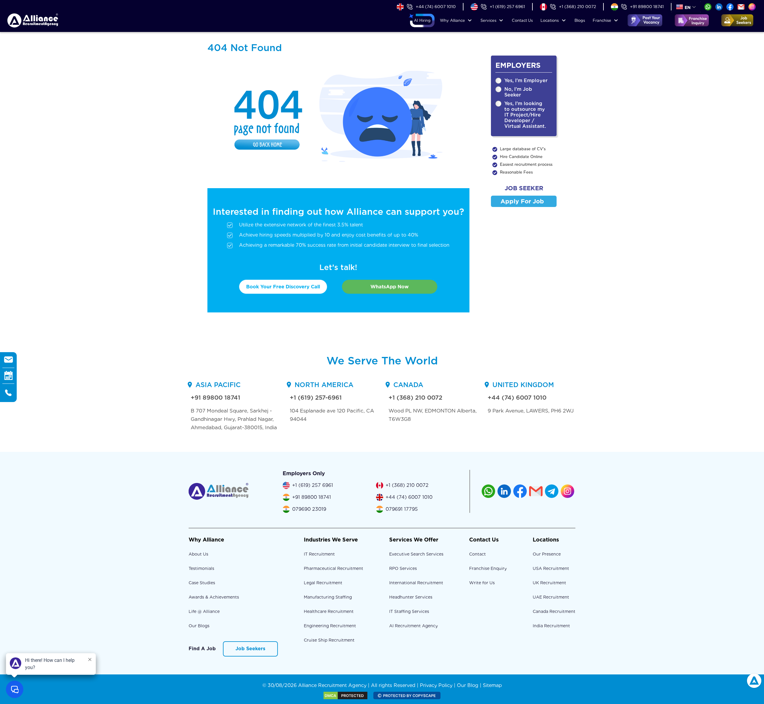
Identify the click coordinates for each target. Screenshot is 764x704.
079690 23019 (309, 509)
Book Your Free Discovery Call (283, 286)
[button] (422, 20)
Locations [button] (549, 20)
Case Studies (202, 582)
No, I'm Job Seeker (518, 92)
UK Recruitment (549, 582)
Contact (522, 20)
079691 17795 (402, 509)
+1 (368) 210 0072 (577, 6)
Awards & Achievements (214, 597)
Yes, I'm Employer (526, 80)
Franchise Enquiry (488, 568)
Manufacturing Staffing (328, 597)
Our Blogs (199, 625)
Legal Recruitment (323, 582)
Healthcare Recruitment (329, 611)
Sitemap (492, 685)
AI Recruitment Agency (413, 625)
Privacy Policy (436, 685)
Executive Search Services (416, 554)
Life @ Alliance (204, 611)
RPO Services (403, 568)
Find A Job (202, 648)
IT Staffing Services (409, 611)
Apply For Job (522, 201)
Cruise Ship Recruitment (329, 640)
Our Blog (467, 685)
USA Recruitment (551, 568)
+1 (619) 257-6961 (316, 398)
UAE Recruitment (551, 597)
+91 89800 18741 (647, 6)
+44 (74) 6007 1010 (436, 6)
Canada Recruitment (554, 611)
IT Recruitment (319, 554)
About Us (198, 554)
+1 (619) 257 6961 (507, 6)
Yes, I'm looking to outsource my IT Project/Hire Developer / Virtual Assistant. (525, 115)
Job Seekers (250, 648)
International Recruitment (416, 582)
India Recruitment (551, 625)
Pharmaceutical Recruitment (333, 568)
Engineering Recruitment (330, 625)
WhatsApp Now (389, 286)
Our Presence (547, 554)
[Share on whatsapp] (708, 6)
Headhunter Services (410, 597)
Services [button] (488, 20)
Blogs (579, 20)
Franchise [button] (602, 20)
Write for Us (482, 582)
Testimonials (201, 568)
